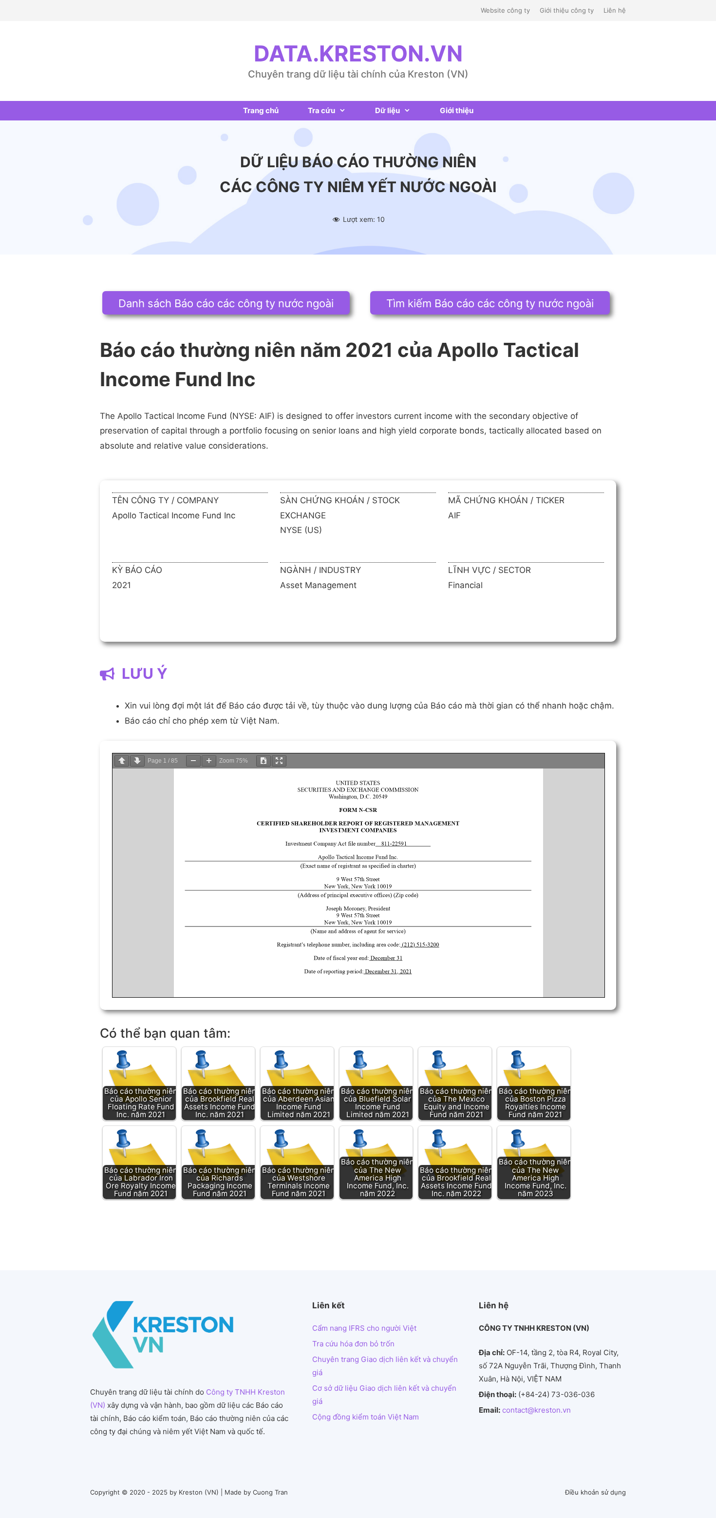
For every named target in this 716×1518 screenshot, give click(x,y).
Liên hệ (614, 10)
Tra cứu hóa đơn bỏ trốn (353, 1343)
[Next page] (137, 761)
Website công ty (505, 10)
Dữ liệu (387, 110)
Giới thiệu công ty (567, 10)
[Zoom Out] (193, 761)
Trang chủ (261, 110)
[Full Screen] (279, 761)
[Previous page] (121, 761)
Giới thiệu (456, 110)
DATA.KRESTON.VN (358, 53)
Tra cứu (321, 110)
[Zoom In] (209, 761)
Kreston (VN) (199, 1492)
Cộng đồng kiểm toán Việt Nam (365, 1416)
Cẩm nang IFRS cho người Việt (364, 1328)
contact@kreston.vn (536, 1410)
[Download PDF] (263, 761)
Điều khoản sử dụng (595, 1492)
